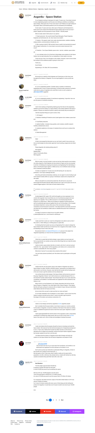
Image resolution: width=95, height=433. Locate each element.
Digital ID (21, 422)
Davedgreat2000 (39, 92)
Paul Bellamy (28, 195)
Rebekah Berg (28, 137)
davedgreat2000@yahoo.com (53, 231)
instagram (77, 411)
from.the (71, 315)
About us (13, 421)
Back (47, 400)
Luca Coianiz (28, 342)
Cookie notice (14, 422)
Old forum (25, 9)
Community (28, 422)
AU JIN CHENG (28, 97)
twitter (33, 411)
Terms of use (20, 421)
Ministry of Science (32, 9)
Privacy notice (28, 421)
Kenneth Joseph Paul (23, 90)
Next (62, 400)
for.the (59, 303)
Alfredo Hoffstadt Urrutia (24, 243)
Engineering (40, 9)
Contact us (17, 424)
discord (63, 411)
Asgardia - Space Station (50, 9)
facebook (19, 411)
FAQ (12, 424)
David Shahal (28, 15)
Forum (20, 9)
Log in (81, 2)
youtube (48, 411)
